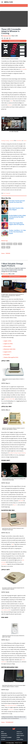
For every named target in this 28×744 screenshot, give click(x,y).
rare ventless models (5, 610)
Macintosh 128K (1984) (9, 349)
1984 (13, 544)
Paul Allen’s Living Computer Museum (17, 453)
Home (2, 253)
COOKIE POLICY (4, 735)
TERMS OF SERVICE (20, 735)
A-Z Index (3, 739)
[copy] (10, 38)
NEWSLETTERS (4, 733)
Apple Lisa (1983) (8, 343)
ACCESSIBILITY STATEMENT (6, 737)
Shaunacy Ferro (7, 36)
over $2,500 (11, 709)
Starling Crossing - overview (7, 140)
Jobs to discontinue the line (11, 705)
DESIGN (3, 243)
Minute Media (11, 742)
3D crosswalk (23, 69)
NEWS (15, 243)
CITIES (3, 247)
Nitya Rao (5, 274)
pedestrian (9, 105)
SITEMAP (18, 737)
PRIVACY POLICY (20, 733)
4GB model (20, 500)
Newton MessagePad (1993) (11, 357)
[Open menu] (2, 2)
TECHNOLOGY (9, 243)
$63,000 (15, 504)
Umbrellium (19, 140)
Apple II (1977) (7, 352)
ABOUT (2, 731)
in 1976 (22, 309)
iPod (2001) (7, 354)
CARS (8, 247)
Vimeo (24, 140)
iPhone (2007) (7, 346)
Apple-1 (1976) (7, 341)
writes (11, 100)
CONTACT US (19, 731)
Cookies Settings (20, 739)
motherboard (4, 564)
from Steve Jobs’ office (10, 399)
